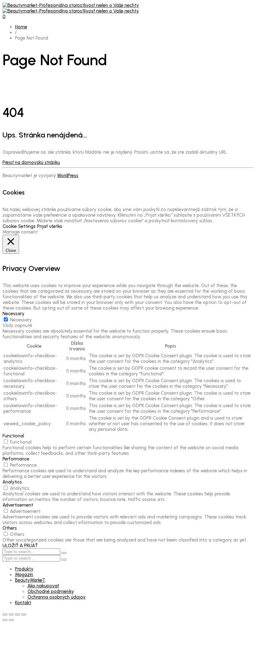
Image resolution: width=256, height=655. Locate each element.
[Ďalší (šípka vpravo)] (11, 620)
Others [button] (9, 528)
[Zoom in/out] (4, 614)
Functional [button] (13, 436)
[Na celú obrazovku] (11, 614)
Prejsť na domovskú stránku (31, 162)
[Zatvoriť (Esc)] (23, 614)
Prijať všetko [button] (49, 226)
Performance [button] (15, 459)
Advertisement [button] (17, 505)
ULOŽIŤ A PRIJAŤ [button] (20, 545)
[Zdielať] (17, 614)
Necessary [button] (13, 313)
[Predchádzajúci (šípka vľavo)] (4, 620)
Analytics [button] (12, 482)
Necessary (21, 320)
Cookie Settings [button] (19, 226)
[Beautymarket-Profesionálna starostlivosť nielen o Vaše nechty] (70, 8)
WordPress (67, 175)
